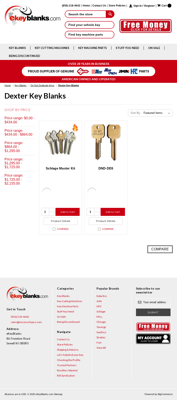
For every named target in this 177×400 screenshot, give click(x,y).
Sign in (137, 6)
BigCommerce (165, 394)
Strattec (101, 337)
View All (101, 347)
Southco (101, 332)
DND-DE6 (105, 168)
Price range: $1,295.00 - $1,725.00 (14, 163)
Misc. (99, 316)
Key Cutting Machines (52, 48)
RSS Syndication (66, 375)
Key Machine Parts (92, 48)
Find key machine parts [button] (85, 34)
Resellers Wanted (67, 370)
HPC (99, 306)
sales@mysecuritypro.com (26, 322)
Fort (98, 342)
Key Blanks (17, 48)
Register (149, 6)
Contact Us (99, 5)
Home (86, 5)
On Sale (154, 48)
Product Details (60, 221)
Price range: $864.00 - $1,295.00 (14, 146)
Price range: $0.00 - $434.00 (20, 120)
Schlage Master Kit (60, 168)
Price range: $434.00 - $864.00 (18, 132)
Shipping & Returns (68, 349)
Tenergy (101, 327)
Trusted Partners (67, 365)
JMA (99, 301)
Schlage (100, 311)
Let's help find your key (70, 354)
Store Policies (117, 5)
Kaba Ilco (101, 296)
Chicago (101, 321)
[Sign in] (153, 339)
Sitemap (58, 394)
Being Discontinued (24, 56)
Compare (63, 229)
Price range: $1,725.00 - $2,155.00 (14, 179)
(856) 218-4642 (19, 316)
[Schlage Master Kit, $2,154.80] (60, 142)
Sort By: (136, 113)
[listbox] (157, 113)
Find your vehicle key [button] (84, 25)
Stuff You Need (127, 48)
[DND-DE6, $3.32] (105, 142)
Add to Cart (67, 211)
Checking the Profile (68, 360)
